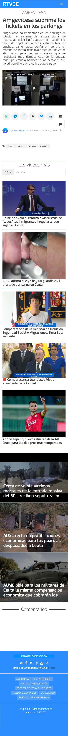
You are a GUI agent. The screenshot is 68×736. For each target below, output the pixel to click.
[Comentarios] (61, 124)
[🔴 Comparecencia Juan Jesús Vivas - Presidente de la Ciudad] (34, 360)
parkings (44, 146)
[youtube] (41, 663)
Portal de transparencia (34, 697)
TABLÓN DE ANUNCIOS (24, 692)
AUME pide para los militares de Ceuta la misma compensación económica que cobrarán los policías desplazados (33, 592)
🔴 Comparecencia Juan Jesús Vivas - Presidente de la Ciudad (29, 381)
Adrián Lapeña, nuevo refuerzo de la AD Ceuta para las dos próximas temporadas (32, 441)
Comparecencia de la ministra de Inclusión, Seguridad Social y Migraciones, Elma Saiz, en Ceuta (32, 332)
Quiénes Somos (42, 679)
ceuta (10, 146)
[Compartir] (6, 116)
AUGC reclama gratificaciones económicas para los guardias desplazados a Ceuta (32, 540)
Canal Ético (48, 692)
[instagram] (36, 663)
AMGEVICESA (31, 146)
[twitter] (31, 663)
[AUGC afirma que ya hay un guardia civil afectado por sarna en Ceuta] (34, 255)
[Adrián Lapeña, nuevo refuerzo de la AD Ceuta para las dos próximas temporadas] (34, 413)
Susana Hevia (17, 130)
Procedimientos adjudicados (34, 688)
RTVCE (19, 146)
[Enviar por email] (61, 116)
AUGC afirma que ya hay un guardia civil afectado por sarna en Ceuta (31, 283)
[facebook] (26, 663)
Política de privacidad (34, 683)
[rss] (61, 130)
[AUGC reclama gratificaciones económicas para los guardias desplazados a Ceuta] (34, 527)
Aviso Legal (23, 679)
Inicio (51, 668)
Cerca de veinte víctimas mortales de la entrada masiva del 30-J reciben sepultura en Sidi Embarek (32, 493)
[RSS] (47, 663)
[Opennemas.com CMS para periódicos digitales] (35, 710)
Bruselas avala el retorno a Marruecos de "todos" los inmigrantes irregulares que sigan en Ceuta (32, 221)
